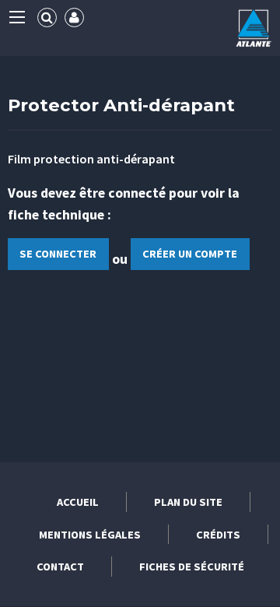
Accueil (78, 502)
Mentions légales (90, 535)
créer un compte (189, 254)
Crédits (218, 535)
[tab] (47, 17)
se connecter (57, 254)
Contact (60, 567)
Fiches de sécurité (191, 567)
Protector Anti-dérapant (121, 105)
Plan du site (188, 502)
